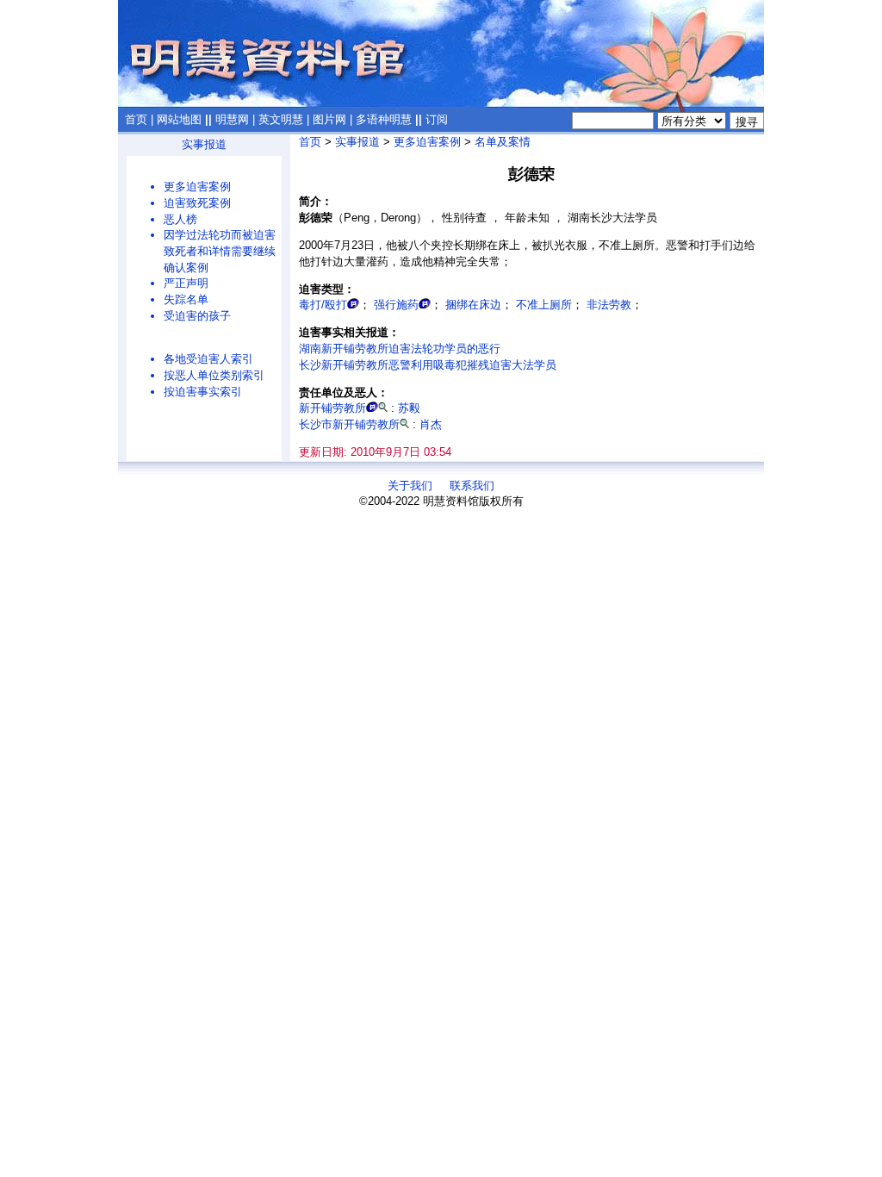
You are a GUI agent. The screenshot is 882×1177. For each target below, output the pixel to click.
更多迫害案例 (197, 186)
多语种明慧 (384, 119)
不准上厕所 (544, 304)
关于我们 (410, 485)
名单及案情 (503, 141)
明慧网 (232, 119)
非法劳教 (609, 304)
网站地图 (179, 119)
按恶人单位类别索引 (214, 375)
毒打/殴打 (323, 304)
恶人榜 (180, 219)
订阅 (436, 119)
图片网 (329, 119)
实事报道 (204, 144)
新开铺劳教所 (332, 408)
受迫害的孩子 (197, 315)
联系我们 (472, 485)
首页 (136, 119)
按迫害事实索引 (203, 391)
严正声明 (186, 283)
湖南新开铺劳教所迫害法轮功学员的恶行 (399, 348)
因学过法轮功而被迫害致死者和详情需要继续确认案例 (220, 250)
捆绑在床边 (473, 304)
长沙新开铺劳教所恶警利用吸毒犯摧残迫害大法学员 (427, 364)
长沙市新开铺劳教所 (349, 424)
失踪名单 (186, 299)
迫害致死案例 (197, 202)
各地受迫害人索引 (208, 358)
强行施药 (396, 304)
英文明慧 (280, 119)
